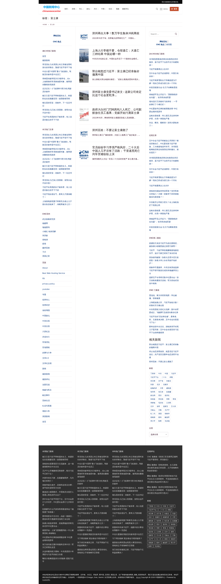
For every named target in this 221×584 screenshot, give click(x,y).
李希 (168, 399)
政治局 (152, 395)
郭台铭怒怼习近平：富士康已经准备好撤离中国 (115, 73)
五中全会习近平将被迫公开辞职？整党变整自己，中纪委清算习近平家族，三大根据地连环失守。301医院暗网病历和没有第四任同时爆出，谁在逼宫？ (164, 146)
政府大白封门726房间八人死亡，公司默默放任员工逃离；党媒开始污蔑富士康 (117, 111)
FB (43, 278)
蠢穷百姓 (46, 248)
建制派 (168, 388)
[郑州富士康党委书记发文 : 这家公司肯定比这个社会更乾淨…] (84, 95)
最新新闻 (46, 374)
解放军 (167, 417)
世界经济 (46, 305)
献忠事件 (46, 395)
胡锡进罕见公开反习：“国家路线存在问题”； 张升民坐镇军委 (163, 220)
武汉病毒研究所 (48, 219)
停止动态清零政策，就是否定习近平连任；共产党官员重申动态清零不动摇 (164, 354)
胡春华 (167, 414)
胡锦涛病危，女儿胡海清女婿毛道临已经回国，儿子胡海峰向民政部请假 (163, 468)
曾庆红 (167, 395)
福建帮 (45, 223)
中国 (166, 373)
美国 (160, 414)
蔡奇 (160, 417)
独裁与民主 (47, 390)
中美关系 (46, 321)
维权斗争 (46, 411)
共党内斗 (46, 337)
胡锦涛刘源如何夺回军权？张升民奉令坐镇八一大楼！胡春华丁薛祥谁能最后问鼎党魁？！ (164, 194)
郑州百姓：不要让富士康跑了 (110, 130)
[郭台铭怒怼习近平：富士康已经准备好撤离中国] (84, 76)
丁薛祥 (152, 373)
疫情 (44, 243)
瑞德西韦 (46, 227)
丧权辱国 (46, 310)
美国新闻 (46, 416)
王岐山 (152, 410)
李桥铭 (152, 403)
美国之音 (46, 256)
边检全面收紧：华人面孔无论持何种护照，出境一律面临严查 (164, 212)
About (45, 268)
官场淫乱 (46, 342)
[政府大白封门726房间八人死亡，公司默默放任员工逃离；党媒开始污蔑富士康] (84, 114)
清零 (158, 406)
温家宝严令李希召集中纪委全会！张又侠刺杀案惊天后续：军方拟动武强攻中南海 (164, 280)
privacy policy (48, 284)
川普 (161, 388)
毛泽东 (160, 403)
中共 (160, 373)
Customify (46, 580)
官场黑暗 (46, 347)
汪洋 (152, 406)
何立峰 (152, 381)
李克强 (160, 399)
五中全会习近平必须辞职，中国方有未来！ (164, 170)
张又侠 (160, 392)
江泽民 (168, 403)
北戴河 (165, 384)
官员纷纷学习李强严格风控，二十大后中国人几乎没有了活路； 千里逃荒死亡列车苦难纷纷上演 (116, 151)
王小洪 (173, 406)
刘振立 (168, 381)
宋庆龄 (45, 235)
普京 (160, 395)
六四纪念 (46, 331)
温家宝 (165, 406)
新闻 (44, 368)
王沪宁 (167, 410)
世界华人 (46, 300)
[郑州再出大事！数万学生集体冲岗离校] (84, 36)
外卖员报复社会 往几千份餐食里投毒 (163, 228)
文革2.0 (45, 358)
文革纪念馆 (47, 363)
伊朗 (171, 377)
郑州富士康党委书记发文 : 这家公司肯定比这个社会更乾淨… (116, 93)
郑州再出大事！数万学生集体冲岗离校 (115, 33)
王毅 (160, 410)
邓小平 (152, 421)
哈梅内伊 (153, 388)
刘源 (152, 384)
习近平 (173, 373)
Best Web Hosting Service (53, 273)
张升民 (152, 392)
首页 (175, 9)
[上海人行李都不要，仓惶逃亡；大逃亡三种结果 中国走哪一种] (84, 55)
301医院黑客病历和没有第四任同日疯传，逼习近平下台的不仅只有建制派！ (164, 161)
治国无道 (46, 384)
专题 (44, 294)
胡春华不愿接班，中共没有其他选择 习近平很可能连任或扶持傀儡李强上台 (164, 270)
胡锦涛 (152, 417)
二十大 (164, 377)
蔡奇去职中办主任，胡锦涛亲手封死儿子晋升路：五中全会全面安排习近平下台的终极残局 (164, 329)
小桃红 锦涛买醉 (49, 231)
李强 (174, 399)
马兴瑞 (167, 421)
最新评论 (46, 379)
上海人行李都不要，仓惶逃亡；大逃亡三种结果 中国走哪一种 (115, 52)
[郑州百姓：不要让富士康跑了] (84, 133)
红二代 (152, 414)
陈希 (160, 421)
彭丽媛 (168, 392)
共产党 (160, 381)
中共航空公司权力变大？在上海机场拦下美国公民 (164, 203)
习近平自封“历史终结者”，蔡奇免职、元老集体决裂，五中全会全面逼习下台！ (164, 319)
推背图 (169, 44)
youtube (45, 289)
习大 (44, 252)
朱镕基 (152, 399)
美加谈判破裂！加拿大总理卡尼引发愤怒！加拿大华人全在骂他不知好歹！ (164, 260)
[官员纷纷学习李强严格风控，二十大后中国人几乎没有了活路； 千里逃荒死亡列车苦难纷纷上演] (84, 154)
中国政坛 (46, 315)
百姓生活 (46, 400)
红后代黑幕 (47, 406)
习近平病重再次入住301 (159, 185)
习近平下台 (154, 377)
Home (45, 24)
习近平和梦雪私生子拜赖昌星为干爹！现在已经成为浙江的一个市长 (163, 178)
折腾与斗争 (47, 353)
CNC (149, 457)
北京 (158, 384)
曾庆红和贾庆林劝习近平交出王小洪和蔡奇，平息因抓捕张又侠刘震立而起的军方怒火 (163, 479)
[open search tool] (157, 9)
